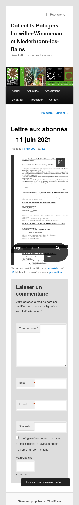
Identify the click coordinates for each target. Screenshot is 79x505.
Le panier (17, 99)
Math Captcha (24, 457)
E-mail (26, 404)
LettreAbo (53, 268)
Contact (53, 99)
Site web (24, 426)
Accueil (16, 91)
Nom (26, 382)
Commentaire (28, 328)
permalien (55, 272)
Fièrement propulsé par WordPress (39, 501)
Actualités (33, 91)
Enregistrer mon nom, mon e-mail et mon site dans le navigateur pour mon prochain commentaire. (38, 443)
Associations (52, 91)
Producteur (36, 99)
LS (43, 149)
